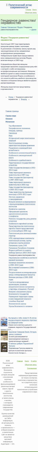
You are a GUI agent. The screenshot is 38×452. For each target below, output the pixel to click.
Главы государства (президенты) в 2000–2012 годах (21, 188)
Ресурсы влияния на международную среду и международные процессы (22, 273)
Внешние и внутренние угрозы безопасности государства (20, 293)
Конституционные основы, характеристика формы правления (22, 144)
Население (13, 133)
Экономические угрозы (17, 304)
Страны (28, 10)
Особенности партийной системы (21, 224)
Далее (33, 30)
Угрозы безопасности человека (20, 306)
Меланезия (12, 27)
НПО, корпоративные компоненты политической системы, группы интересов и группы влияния (21, 240)
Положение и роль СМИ (18, 245)
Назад (10, 97)
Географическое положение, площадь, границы (19, 129)
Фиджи (20, 27)
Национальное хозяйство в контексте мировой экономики (23, 259)
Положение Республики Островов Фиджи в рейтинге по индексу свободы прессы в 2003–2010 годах (22, 250)
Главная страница (12, 111)
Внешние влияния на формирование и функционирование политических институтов (22, 204)
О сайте (34, 361)
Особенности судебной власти (20, 160)
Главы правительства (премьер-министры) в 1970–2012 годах (20, 193)
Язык (10, 136)
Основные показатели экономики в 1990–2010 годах (21, 264)
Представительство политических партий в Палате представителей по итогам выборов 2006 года (21, 228)
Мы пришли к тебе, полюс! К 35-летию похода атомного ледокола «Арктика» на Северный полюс (22, 320)
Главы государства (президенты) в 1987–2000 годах (21, 178)
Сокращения (32, 368)
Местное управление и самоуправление (16, 198)
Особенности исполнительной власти (22, 153)
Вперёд (24, 99)
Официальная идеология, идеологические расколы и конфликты (18, 214)
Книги (34, 10)
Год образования (15, 126)
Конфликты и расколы (17, 209)
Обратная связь (31, 13)
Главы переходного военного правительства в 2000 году (20, 183)
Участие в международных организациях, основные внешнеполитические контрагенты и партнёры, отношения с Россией (21, 285)
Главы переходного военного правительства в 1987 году (20, 174)
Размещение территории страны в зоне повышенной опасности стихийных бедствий (21, 299)
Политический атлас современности (20, 6)
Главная (4, 27)
